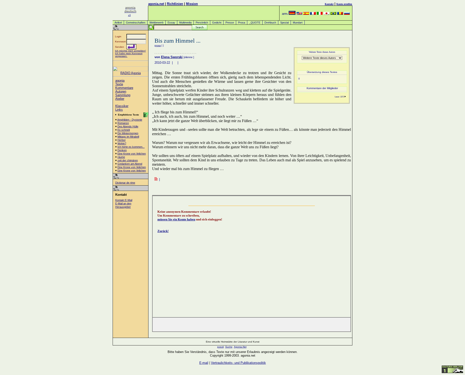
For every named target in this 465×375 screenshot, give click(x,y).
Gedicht (216, 22)
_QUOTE (254, 22)
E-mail (203, 363)
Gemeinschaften (135, 22)
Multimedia (185, 22)
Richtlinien (175, 4)
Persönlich (202, 22)
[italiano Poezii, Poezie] (320, 14)
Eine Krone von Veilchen (131, 153)
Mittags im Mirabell (128, 136)
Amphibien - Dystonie (129, 119)
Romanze (123, 123)
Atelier (119, 99)
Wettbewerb (156, 22)
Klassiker (121, 106)
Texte (119, 84)
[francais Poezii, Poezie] (313, 14)
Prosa (241, 22)
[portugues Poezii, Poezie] (333, 14)
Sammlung (122, 95)
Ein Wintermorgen (127, 133)
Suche (228, 346)
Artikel (118, 22)
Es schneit (123, 129)
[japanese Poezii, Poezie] (326, 14)
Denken (122, 150)
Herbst (121, 140)
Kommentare (124, 88)
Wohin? (121, 143)
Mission (192, 4)
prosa (158, 45)
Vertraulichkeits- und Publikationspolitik (238, 363)
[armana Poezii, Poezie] (285, 14)
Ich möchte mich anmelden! (130, 50)
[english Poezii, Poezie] (299, 14)
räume (121, 157)
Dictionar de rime (125, 182)
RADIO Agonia (130, 73)
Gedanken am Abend (129, 163)
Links (119, 109)
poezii (220, 346)
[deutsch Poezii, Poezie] (292, 14)
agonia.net (156, 4)
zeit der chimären (127, 160)
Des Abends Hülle (127, 126)
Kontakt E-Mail (123, 200)
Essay (171, 22)
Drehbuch (270, 22)
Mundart (297, 22)
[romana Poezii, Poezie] (340, 14)
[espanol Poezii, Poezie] (306, 14)
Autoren (120, 91)
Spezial (284, 22)
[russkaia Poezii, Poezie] (347, 14)
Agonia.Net (240, 346)
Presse (229, 22)
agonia (119, 80)
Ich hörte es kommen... (131, 146)
